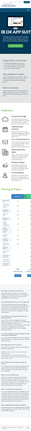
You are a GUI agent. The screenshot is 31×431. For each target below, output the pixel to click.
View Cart (27, 2)
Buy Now (17, 275)
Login (15, 2)
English (10, 2)
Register (19, 2)
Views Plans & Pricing (15, 46)
